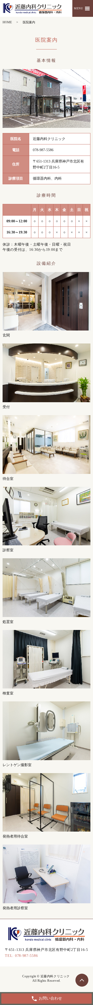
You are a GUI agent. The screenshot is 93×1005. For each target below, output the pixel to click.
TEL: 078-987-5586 (21, 956)
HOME (7, 22)
